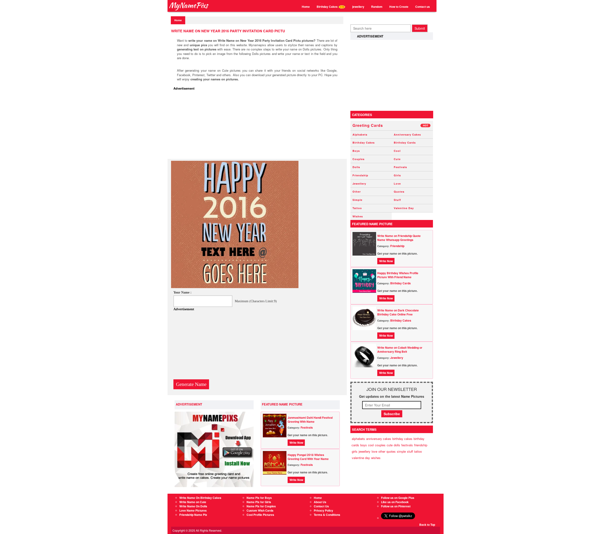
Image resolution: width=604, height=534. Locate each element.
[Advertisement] (258, 126)
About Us (320, 502)
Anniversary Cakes (407, 134)
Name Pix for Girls (259, 502)
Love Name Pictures (193, 510)
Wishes (357, 216)
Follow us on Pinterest (396, 506)
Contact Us (321, 506)
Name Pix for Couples (261, 506)
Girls (397, 175)
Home (306, 6)
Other (356, 191)
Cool (397, 151)
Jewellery (359, 183)
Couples (358, 159)
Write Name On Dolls (193, 506)
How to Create (398, 6)
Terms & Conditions (327, 515)
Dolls (356, 167)
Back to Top (427, 524)
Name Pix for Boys (259, 498)
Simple (357, 200)
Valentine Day (404, 208)
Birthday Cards (405, 142)
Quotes (399, 191)
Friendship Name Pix (193, 515)
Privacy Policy (323, 510)
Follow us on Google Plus (397, 498)
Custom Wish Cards (260, 510)
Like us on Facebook (395, 502)
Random (376, 6)
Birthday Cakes (327, 6)
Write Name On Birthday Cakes (200, 498)
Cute (397, 159)
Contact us (422, 6)
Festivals (307, 427)
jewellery (358, 6)
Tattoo (357, 208)
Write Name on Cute (192, 502)
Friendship (360, 175)
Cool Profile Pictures (260, 515)
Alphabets (359, 134)
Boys (356, 151)
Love (397, 183)
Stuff (397, 200)
